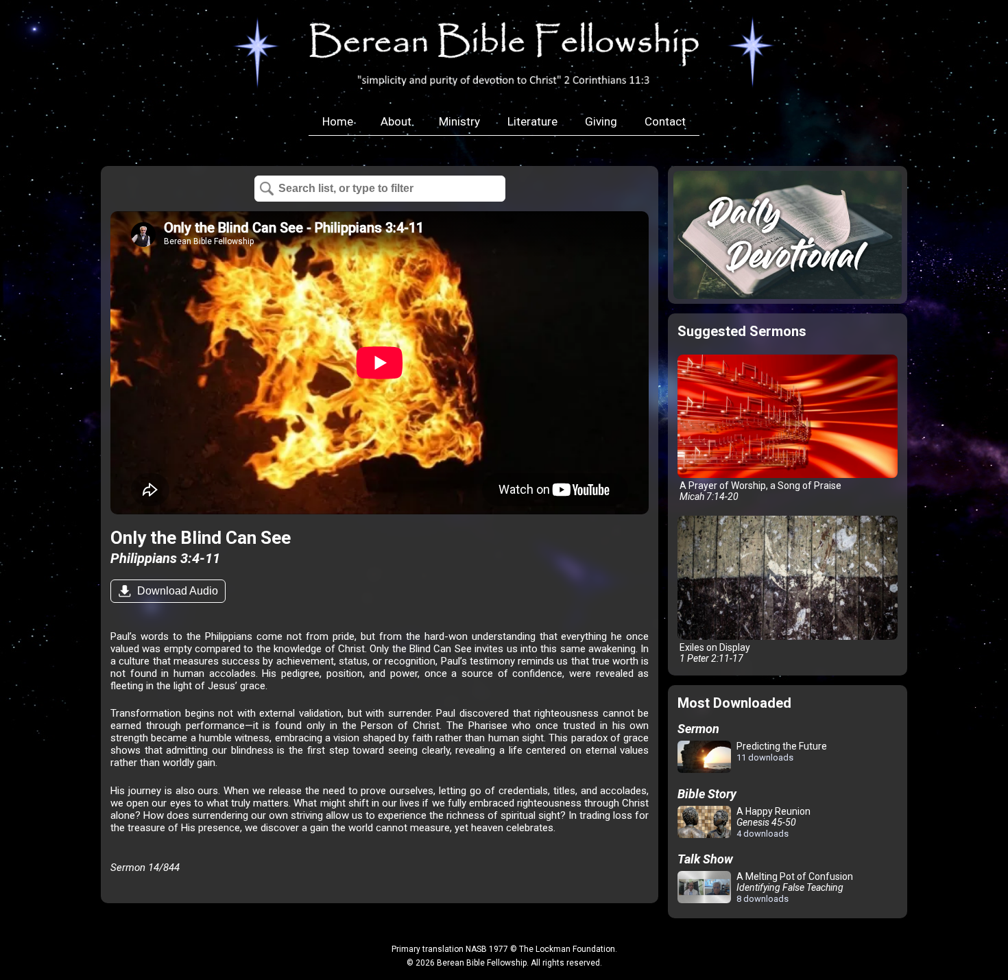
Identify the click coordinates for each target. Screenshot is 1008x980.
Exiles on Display (713, 653)
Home (337, 121)
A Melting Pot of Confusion (793, 887)
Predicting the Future (780, 752)
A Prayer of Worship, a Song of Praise (759, 491)
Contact (665, 121)
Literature (532, 121)
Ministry (459, 121)
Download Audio (176, 591)
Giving (601, 121)
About (396, 121)
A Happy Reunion (772, 822)
